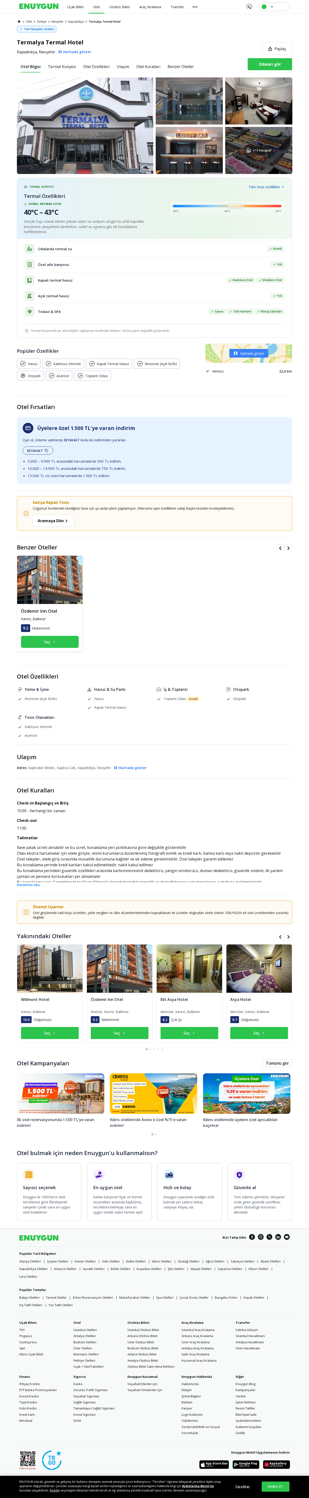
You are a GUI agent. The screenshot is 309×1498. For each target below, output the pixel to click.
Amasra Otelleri (65, 1269)
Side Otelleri (111, 1261)
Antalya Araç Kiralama (198, 1348)
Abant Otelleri (270, 1261)
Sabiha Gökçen (247, 1330)
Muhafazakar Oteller (134, 1297)
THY (22, 1330)
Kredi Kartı (27, 1414)
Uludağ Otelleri (188, 1261)
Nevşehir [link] (57, 22)
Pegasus (25, 1336)
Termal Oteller (56, 1297)
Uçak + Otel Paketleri (88, 1366)
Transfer (243, 1322)
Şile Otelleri (176, 1269)
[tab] (30, 67)
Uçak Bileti (28, 1322)
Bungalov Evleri (226, 1297)
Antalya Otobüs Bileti (142, 1360)
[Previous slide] (280, 548)
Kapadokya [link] (76, 22)
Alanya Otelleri (30, 1261)
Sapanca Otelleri (230, 1269)
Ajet (22, 1348)
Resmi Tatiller (245, 1408)
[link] (19, 21)
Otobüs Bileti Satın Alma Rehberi (151, 1366)
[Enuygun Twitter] (269, 1237)
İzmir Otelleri (82, 1348)
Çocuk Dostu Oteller (194, 1297)
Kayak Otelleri (254, 1297)
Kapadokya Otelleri (33, 1269)
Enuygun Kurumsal (142, 1376)
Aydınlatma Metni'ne (198, 1486)
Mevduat (25, 1420)
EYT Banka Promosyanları (38, 1390)
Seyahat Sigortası (86, 1396)
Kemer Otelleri (85, 1261)
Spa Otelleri (164, 1297)
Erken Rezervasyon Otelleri (93, 1297)
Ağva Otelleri (215, 1261)
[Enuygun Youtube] (287, 1237)
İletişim (187, 1390)
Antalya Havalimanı (250, 1342)
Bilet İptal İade (246, 1414)
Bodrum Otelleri (84, 1342)
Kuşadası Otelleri (149, 1269)
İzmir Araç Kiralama (196, 1342)
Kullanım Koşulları (248, 1427)
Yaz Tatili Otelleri (61, 1305)
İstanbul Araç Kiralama (198, 1330)
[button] (154, 125)
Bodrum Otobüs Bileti (142, 1348)
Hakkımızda (190, 1384)
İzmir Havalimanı (248, 1348)
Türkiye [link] (42, 22)
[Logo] (38, 7)
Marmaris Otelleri (86, 1354)
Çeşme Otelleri (57, 1261)
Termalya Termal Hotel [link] (104, 22)
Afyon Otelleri (258, 1269)
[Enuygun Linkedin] (278, 1237)
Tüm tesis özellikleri (264, 187)
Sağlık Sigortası (84, 1402)
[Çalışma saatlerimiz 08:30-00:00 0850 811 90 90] (249, 4)
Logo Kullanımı (192, 1414)
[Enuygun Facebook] (252, 1237)
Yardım (241, 1396)
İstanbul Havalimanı (250, 1336)
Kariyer (187, 1408)
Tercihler (242, 1486)
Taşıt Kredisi (28, 1402)
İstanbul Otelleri (85, 1330)
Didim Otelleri (136, 1261)
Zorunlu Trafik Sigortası (90, 1390)
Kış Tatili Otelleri (30, 1305)
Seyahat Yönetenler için (144, 1390)
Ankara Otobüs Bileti (142, 1336)
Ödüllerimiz (190, 1420)
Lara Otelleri (28, 1276)
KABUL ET (275, 1486)
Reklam (187, 1402)
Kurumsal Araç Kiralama (199, 1360)
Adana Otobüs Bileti (141, 1354)
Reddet (55, 1490)
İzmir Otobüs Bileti (140, 1342)
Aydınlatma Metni (248, 1420)
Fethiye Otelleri (84, 1360)
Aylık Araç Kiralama (195, 1354)
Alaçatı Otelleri (200, 1269)
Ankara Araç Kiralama (197, 1336)
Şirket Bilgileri (191, 1396)
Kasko (78, 1384)
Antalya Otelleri (84, 1336)
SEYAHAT (35, 450)
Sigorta (79, 1376)
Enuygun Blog (245, 1384)
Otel (77, 1322)
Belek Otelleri (120, 1269)
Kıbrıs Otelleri (161, 1261)
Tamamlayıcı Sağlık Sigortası (93, 1408)
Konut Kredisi (29, 1396)
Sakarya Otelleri (242, 1261)
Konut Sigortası (84, 1414)
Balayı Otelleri (29, 1297)
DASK (77, 1420)
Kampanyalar (245, 1390)
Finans (24, 1376)
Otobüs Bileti (138, 1322)
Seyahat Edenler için (142, 1384)
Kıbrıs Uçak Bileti (31, 1354)
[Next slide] (288, 548)
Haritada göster (252, 353)
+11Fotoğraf (262, 150)
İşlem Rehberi (246, 1402)
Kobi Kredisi (28, 1408)
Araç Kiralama (193, 1322)
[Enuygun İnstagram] (261, 1237)
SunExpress (28, 1342)
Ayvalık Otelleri (94, 1269)
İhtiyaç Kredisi (29, 1384)
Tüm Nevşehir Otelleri (39, 29)
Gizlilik (240, 1433)
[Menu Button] (195, 7)
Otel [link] (29, 22)
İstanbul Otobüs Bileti (143, 1330)
